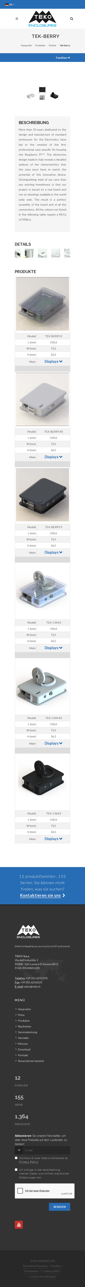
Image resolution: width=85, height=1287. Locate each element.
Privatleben (31, 1271)
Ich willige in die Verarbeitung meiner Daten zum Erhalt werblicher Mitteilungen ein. (44, 1173)
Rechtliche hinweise (35, 1266)
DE (11, 4)
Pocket (52, 45)
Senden (59, 1206)
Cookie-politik (50, 1271)
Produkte (40, 45)
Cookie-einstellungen (42, 1276)
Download (24, 1049)
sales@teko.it (32, 986)
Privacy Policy (28, 1161)
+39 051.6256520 (31, 982)
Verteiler (23, 1038)
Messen (23, 1043)
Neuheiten (24, 1026)
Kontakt (23, 1055)
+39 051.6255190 (36, 978)
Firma (21, 1015)
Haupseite (26, 45)
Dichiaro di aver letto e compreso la (43, 1160)
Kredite (56, 1266)
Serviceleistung (27, 1032)
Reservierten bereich (31, 1061)
